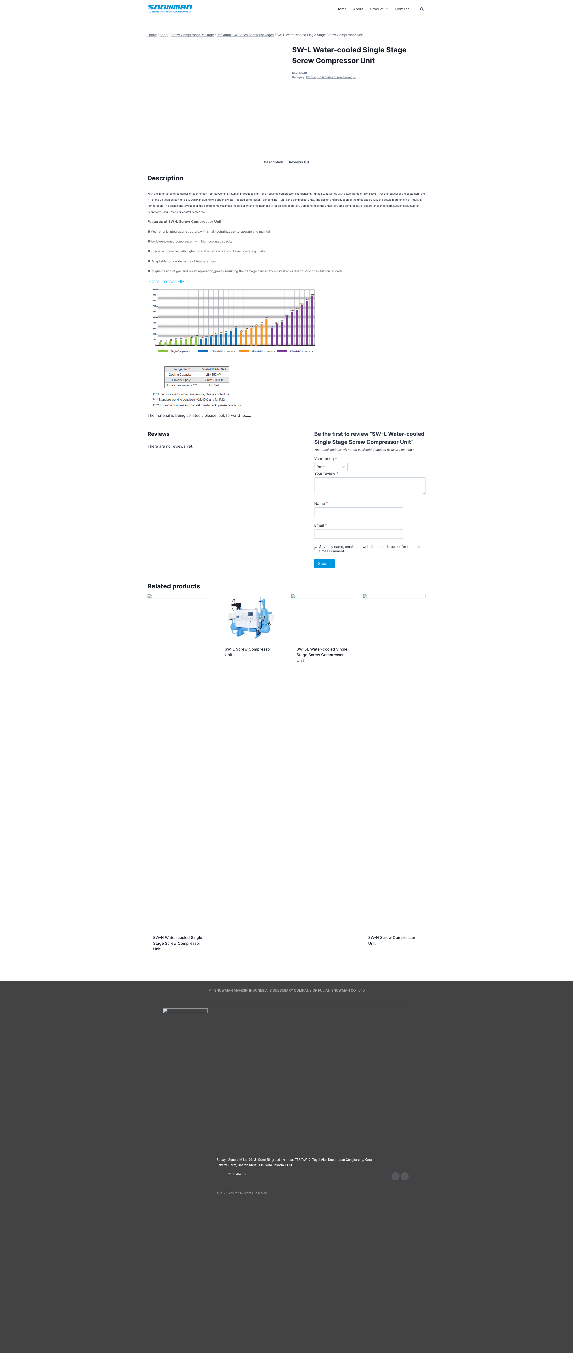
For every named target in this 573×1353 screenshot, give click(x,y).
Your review (326, 473)
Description (273, 162)
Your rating (325, 459)
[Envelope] (395, 1176)
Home (341, 9)
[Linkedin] (405, 1176)
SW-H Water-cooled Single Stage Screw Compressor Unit (177, 943)
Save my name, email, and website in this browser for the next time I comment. (370, 549)
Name (321, 503)
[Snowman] (170, 9)
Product (377, 9)
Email (320, 525)
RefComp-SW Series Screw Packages (331, 77)
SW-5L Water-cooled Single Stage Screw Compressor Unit (322, 655)
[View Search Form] (421, 9)
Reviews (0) (299, 162)
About (358, 9)
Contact (402, 9)
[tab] (273, 162)
